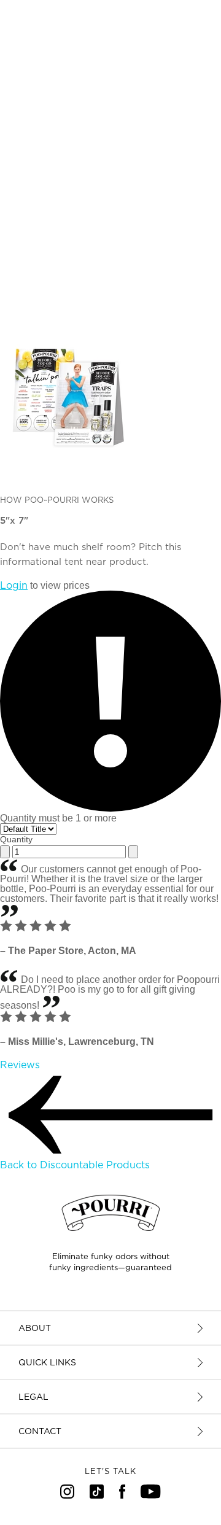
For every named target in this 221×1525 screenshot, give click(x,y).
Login (14, 585)
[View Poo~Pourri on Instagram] (67, 1495)
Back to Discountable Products (75, 1165)
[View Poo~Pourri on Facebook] (122, 1495)
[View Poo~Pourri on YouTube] (150, 1495)
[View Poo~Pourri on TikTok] (96, 1495)
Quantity (16, 839)
